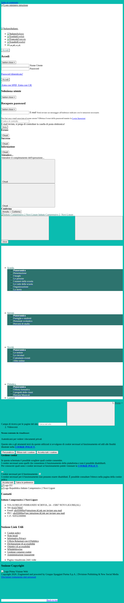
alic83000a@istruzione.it (38, 510)
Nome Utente (36, 65)
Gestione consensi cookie (19, 552)
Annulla (5, 212)
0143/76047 (17, 507)
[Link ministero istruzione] (14, 5)
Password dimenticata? (12, 74)
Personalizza (8, 452)
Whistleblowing (14, 549)
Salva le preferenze (24, 482)
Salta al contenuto (9, 2)
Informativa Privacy (16, 538)
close (4, 242)
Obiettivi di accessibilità (18, 546)
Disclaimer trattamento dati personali (18, 577)
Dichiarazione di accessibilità (21, 544)
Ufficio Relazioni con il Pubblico (23, 541)
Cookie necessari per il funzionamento (19, 474)
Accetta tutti (47, 452)
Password (34, 68)
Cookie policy (14, 533)
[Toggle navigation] (25, 228)
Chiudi (5, 135)
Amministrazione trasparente (20, 554)
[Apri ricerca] (99, 228)
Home (118, 403)
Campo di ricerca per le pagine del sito (19, 424)
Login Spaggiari (78, 118)
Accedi (5, 50)
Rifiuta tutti (26, 452)
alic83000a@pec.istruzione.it (39, 513)
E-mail (33, 112)
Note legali (12, 535)
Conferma (16, 212)
